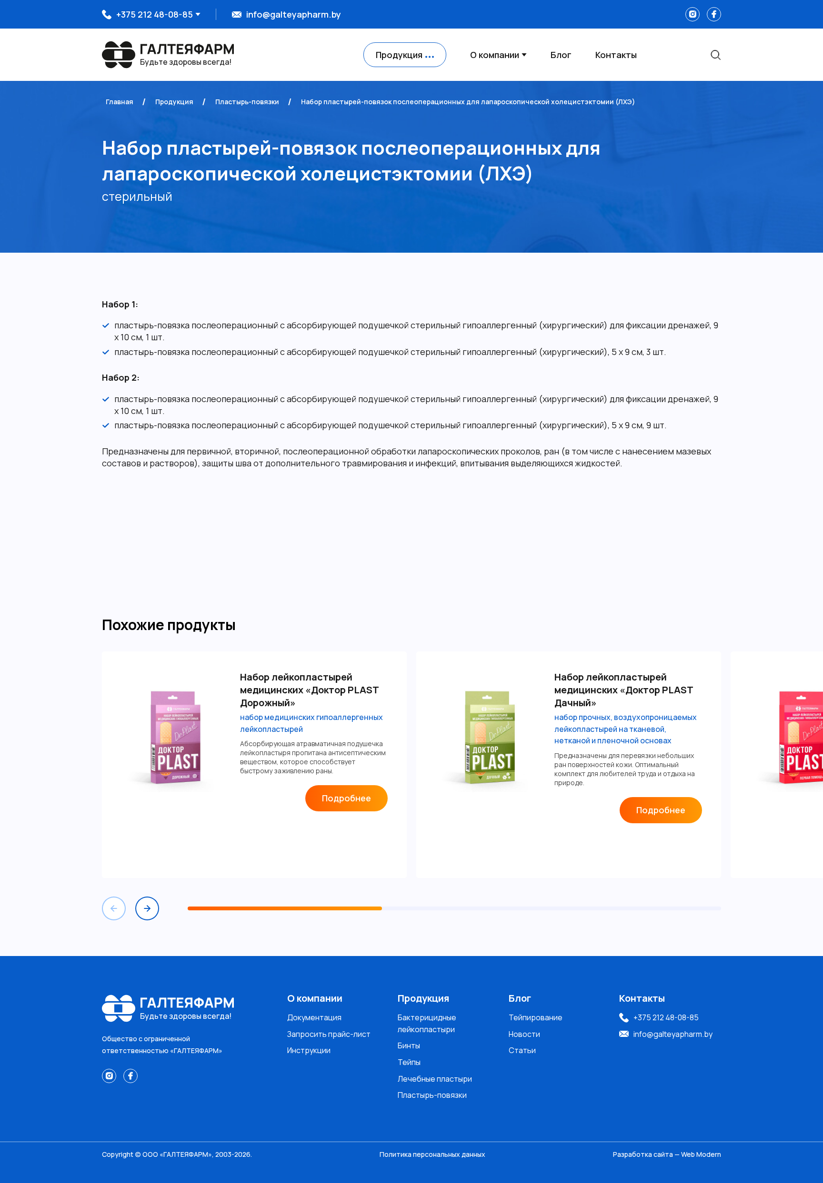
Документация (314, 1017)
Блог (561, 54)
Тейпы (409, 1062)
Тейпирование (535, 1017)
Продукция (423, 998)
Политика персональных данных (432, 1154)
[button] (147, 908)
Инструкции (309, 1050)
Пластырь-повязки (432, 1095)
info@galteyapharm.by (293, 14)
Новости (524, 1034)
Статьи (522, 1050)
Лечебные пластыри (435, 1079)
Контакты (616, 54)
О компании (494, 54)
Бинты (409, 1045)
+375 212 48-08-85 (154, 14)
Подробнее (346, 798)
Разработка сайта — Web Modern (667, 1154)
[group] (254, 764)
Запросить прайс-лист (329, 1034)
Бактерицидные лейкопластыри (427, 1023)
